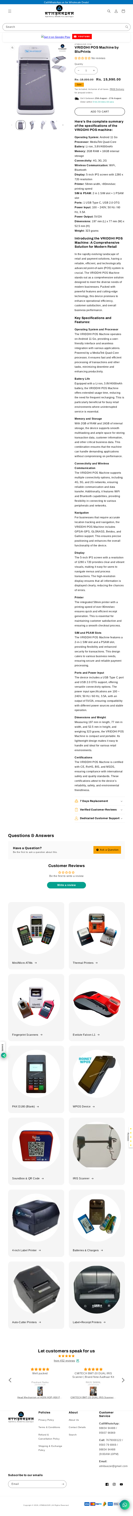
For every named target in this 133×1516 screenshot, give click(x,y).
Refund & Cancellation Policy (49, 1436)
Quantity (79, 64)
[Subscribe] (62, 1484)
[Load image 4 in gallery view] (53, 125)
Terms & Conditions (49, 1427)
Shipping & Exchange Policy (50, 1448)
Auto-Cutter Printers (24, 1322)
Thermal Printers (83, 962)
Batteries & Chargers (86, 1250)
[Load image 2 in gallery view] (31, 125)
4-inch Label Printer (24, 1250)
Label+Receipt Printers (87, 1322)
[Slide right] (62, 125)
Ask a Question (109, 849)
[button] (9, 11)
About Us (74, 1420)
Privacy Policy (46, 1420)
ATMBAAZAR (44, 1505)
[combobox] (66, 27)
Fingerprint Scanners (25, 1034)
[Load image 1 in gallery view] (20, 125)
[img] (66, 1356)
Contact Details (77, 1427)
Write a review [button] (66, 885)
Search (73, 1434)
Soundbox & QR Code (26, 1178)
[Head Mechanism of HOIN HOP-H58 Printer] (40, 1391)
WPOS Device (82, 1106)
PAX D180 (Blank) (23, 1106)
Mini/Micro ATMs (22, 962)
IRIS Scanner (81, 1178)
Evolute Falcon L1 (84, 1034)
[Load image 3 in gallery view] (42, 125)
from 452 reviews (64, 1360)
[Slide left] (11, 125)
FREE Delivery (117, 89)
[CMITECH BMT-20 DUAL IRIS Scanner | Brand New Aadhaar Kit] (93, 1391)
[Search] (126, 27)
